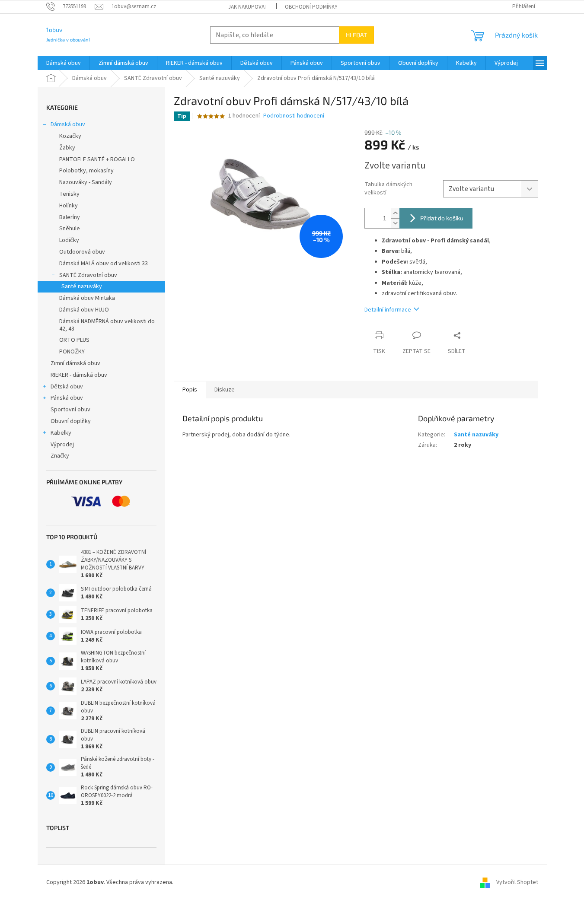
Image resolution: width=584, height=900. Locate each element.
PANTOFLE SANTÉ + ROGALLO (97, 159)
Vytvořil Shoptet (517, 882)
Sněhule (69, 228)
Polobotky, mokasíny (86, 170)
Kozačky (70, 136)
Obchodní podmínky (311, 7)
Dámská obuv (68, 124)
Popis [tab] (189, 389)
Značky (60, 456)
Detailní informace (387, 309)
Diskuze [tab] (224, 389)
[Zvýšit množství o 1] (395, 213)
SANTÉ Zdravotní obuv (88, 275)
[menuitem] (63, 63)
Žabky (67, 147)
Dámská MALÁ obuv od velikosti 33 (103, 263)
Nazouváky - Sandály (85, 182)
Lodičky (69, 240)
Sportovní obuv (70, 409)
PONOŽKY (72, 351)
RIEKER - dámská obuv (79, 375)
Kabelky (61, 433)
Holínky (68, 205)
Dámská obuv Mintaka (87, 298)
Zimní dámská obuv (75, 363)
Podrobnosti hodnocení (293, 116)
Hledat (356, 34)
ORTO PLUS (74, 340)
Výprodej (62, 444)
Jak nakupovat (248, 7)
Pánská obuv (67, 398)
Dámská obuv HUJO (84, 309)
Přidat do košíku (441, 218)
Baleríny (69, 217)
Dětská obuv (67, 386)
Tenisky (69, 194)
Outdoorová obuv (82, 252)
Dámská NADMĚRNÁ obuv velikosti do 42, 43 (107, 325)
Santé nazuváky (81, 286)
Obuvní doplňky (71, 421)
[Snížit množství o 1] (395, 223)
